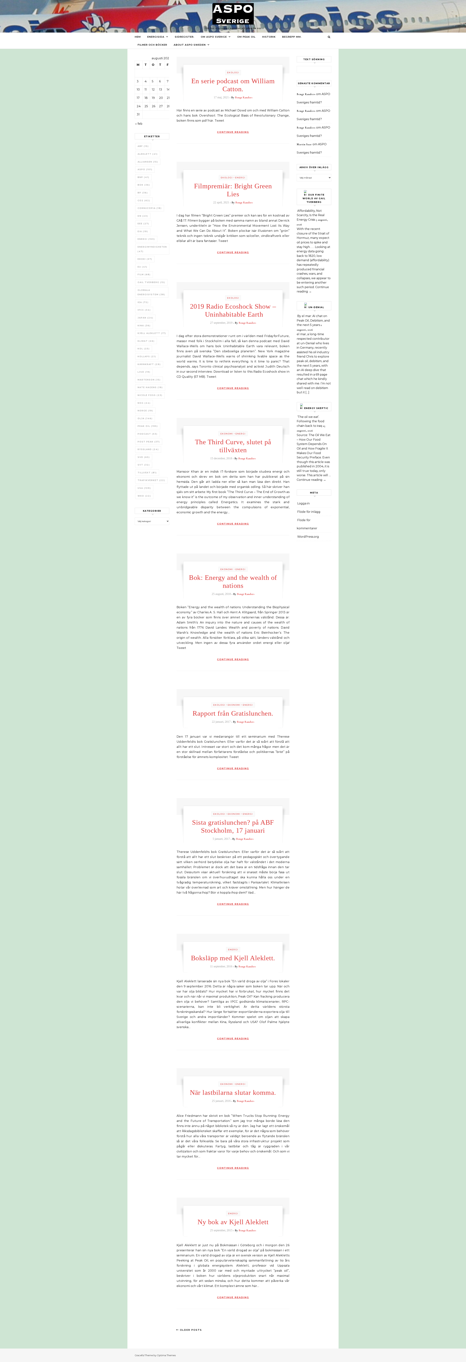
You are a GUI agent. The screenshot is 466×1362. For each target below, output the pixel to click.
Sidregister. (184, 36)
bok (144, 185)
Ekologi (233, 72)
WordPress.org (308, 536)
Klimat (146, 341)
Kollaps (147, 356)
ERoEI (145, 259)
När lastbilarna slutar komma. (233, 1092)
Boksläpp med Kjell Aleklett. (233, 958)
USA (144, 488)
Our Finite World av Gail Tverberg (314, 198)
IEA (143, 302)
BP (143, 192)
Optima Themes (166, 1355)
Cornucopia (150, 208)
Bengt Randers (243, 97)
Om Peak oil (246, 36)
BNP (143, 177)
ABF (143, 146)
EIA (143, 231)
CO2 (144, 200)
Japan (145, 317)
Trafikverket (151, 480)
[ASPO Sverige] (233, 14)
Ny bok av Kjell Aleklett (233, 1222)
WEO (144, 496)
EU (142, 267)
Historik (269, 36)
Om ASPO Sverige (214, 36)
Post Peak (149, 441)
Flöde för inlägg (308, 511)
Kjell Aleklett (152, 333)
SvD (144, 457)
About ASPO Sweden (190, 44)
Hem (138, 36)
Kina (144, 325)
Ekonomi (226, 433)
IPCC (144, 310)
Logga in (303, 503)
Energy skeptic (316, 408)
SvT (144, 465)
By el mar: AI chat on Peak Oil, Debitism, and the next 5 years (313, 320)
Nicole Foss (150, 395)
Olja (145, 418)
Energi (146, 239)
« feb (138, 123)
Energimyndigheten (152, 249)
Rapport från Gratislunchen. (233, 713)
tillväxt (147, 472)
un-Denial (316, 307)
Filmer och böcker (152, 44)
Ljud (144, 372)
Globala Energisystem (151, 292)
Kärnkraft (149, 364)
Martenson (149, 379)
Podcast (147, 434)
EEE (143, 223)
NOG (144, 403)
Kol (144, 348)
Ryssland (148, 449)
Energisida (155, 36)
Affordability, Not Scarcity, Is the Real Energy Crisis (311, 215)
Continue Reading (233, 132)
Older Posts (190, 1329)
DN (143, 216)
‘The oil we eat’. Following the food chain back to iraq (310, 421)
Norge (145, 410)
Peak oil (148, 426)
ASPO (145, 169)
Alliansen (148, 162)
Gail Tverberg (151, 282)
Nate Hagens (150, 387)
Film (144, 274)
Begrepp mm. (291, 36)
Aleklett (148, 154)
